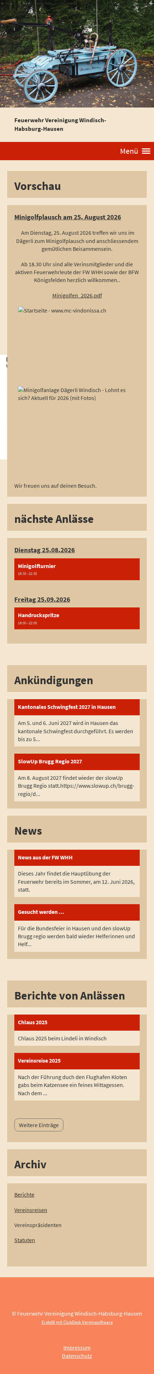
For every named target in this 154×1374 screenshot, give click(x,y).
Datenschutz (77, 1355)
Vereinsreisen (30, 1209)
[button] (77, 569)
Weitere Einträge (39, 1125)
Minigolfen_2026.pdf (77, 295)
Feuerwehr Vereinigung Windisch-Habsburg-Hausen (60, 124)
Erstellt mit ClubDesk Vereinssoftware (77, 1322)
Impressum (77, 1347)
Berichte (24, 1194)
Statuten (24, 1240)
